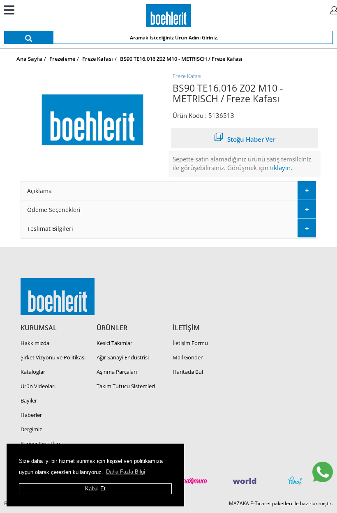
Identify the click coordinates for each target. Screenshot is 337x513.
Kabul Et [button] (95, 488)
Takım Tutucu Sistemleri (126, 386)
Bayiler (29, 400)
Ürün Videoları (38, 386)
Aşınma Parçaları (117, 371)
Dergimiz (31, 429)
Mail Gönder (188, 357)
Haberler (31, 415)
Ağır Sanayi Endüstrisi (123, 357)
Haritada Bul (188, 371)
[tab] (168, 191)
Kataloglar (33, 371)
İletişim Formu (190, 343)
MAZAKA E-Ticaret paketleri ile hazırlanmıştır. (281, 503)
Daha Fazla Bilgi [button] (125, 472)
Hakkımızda (35, 343)
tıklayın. (281, 167)
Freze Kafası (187, 76)
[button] (168, 191)
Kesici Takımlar (114, 343)
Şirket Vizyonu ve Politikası (53, 357)
